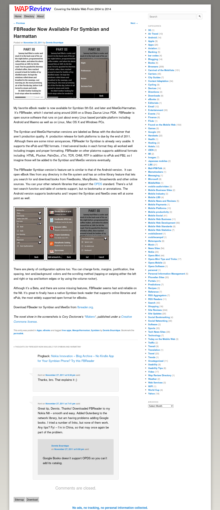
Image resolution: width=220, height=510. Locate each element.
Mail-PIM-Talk (155, 168)
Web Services (155, 382)
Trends (151, 357)
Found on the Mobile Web (162, 124)
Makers (90, 316)
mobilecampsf (155, 237)
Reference (153, 291)
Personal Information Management (166, 273)
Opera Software (156, 266)
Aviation (152, 48)
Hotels (151, 146)
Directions (153, 91)
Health (151, 139)
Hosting (152, 142)
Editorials (153, 102)
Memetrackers (155, 171)
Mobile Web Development (161, 222)
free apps (66, 330)
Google (152, 131)
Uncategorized (155, 360)
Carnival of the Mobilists (161, 70)
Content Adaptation (158, 81)
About (40, 16)
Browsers (153, 66)
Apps (39, 330)
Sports (151, 328)
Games (152, 128)
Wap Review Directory (159, 375)
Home (18, 16)
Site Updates (155, 313)
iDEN (150, 150)
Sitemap (19, 499)
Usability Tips (155, 368)
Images (152, 157)
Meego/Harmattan (81, 330)
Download (32, 499)
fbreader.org (85, 307)
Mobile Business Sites (160, 190)
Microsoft (153, 179)
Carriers (152, 73)
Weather (152, 378)
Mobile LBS (154, 197)
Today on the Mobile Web (161, 339)
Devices (152, 88)
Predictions (154, 284)
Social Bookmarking (159, 317)
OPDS (98, 184)
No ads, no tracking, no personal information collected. (110, 508)
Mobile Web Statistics (159, 230)
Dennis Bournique (54, 42)
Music (151, 244)
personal (152, 270)
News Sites (154, 248)
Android (152, 37)
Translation (154, 349)
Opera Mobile (155, 262)
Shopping (153, 306)
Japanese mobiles (157, 161)
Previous (19, 23)
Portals (152, 280)
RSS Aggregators (157, 295)
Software (152, 324)
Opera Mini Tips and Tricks (162, 259)
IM (149, 153)
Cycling (152, 84)
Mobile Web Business (159, 219)
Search (152, 302)
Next (134, 23)
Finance (152, 117)
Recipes (152, 288)
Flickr (151, 120)
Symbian (95, 330)
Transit (151, 346)
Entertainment (155, 110)
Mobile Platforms (157, 208)
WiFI (150, 386)
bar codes (153, 55)
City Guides (154, 77)
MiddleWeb (154, 182)
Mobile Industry (156, 193)
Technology (154, 335)
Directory (29, 16)
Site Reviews (155, 310)
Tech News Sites (157, 331)
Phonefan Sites (156, 277)
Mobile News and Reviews (162, 200)
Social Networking (158, 320)
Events (151, 113)
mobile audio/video (158, 186)
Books (151, 62)
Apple (151, 41)
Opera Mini (154, 255)
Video (151, 371)
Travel (151, 353)
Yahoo (151, 393)
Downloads (154, 95)
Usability (152, 364)
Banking (152, 51)
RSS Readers (155, 299)
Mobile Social (155, 215)
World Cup (154, 389)
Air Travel (153, 33)
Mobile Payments (157, 204)
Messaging (154, 175)
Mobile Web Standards (160, 226)
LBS (150, 164)
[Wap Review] (33, 8)
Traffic (151, 342)
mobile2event (155, 233)
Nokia (151, 251)
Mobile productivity (158, 211)
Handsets (153, 135)
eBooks (46, 330)
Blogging (153, 59)
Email (151, 106)
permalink (18, 333)
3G (149, 30)
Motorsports (154, 241)
